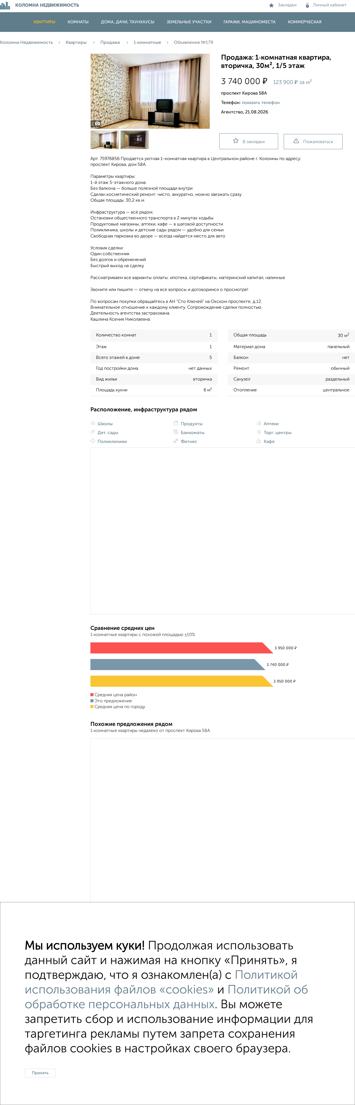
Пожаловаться (318, 142)
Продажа (110, 42)
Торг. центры (277, 433)
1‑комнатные (147, 42)
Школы (105, 424)
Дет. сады (107, 433)
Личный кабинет (330, 5)
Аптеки (271, 424)
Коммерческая (304, 22)
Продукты (191, 424)
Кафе (269, 442)
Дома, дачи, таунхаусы (127, 22)
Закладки (287, 5)
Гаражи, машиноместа (250, 22)
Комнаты (78, 22)
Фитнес (188, 442)
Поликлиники (112, 442)
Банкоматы (192, 433)
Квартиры (44, 22)
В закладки (254, 142)
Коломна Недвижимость (26, 42)
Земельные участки (189, 22)
